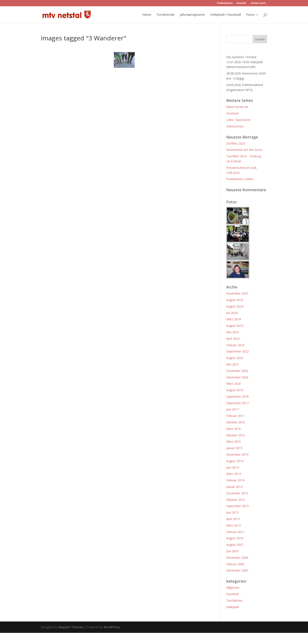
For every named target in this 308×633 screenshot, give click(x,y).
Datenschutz (234, 126)
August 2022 (234, 358)
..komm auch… (258, 3)
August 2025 (234, 300)
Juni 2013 (232, 512)
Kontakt (241, 3)
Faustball (232, 594)
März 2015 (233, 441)
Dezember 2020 (237, 371)
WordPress (112, 627)
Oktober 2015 (235, 435)
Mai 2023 (232, 332)
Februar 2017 (235, 416)
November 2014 (237, 454)
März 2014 (233, 474)
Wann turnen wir (237, 107)
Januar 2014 (234, 487)
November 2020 (237, 377)
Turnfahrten (234, 600)
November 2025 (237, 293)
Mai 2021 (232, 364)
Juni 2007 (232, 551)
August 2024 (234, 306)
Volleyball (232, 607)
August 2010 (234, 538)
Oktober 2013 (235, 500)
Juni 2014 (232, 467)
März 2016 (233, 429)
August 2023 (234, 326)
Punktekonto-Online (239, 179)
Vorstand (232, 113)
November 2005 (237, 570)
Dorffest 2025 (235, 143)
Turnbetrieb (165, 15)
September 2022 (237, 351)
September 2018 (237, 397)
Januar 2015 (234, 448)
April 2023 (233, 339)
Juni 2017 (232, 409)
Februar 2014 (235, 480)
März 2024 (233, 319)
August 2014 (234, 461)
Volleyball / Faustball (225, 15)
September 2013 (237, 506)
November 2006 (237, 558)
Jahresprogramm (192, 15)
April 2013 (233, 519)
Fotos (250, 15)
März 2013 (233, 525)
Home (146, 15)
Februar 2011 (235, 532)
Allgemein (232, 587)
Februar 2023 (235, 345)
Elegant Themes (70, 627)
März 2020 (233, 384)
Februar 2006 (235, 564)
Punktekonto (225, 3)
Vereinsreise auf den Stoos (244, 150)
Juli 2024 (232, 313)
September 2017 (237, 403)
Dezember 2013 (237, 493)
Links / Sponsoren (238, 120)
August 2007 (234, 545)
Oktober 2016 (235, 422)
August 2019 (234, 390)
